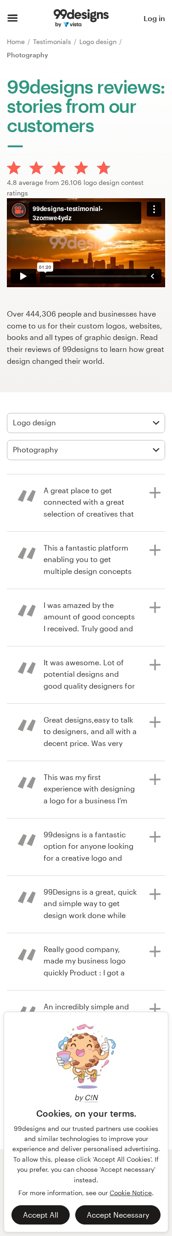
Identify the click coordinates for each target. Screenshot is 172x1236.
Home (17, 41)
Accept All (40, 1214)
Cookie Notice (131, 1193)
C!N (91, 1097)
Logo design (98, 41)
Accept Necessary (118, 1214)
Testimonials (53, 41)
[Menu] (12, 18)
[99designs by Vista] (81, 18)
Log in (154, 18)
